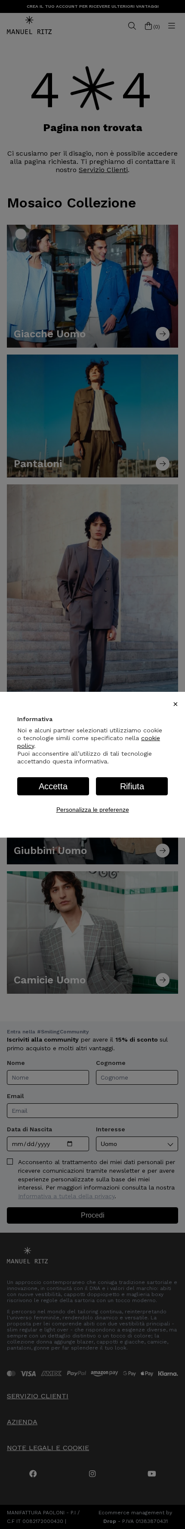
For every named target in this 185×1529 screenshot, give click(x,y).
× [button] (175, 704)
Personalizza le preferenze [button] (92, 809)
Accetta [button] (53, 786)
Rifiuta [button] (132, 786)
